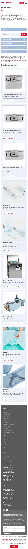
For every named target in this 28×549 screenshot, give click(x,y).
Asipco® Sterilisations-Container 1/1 (12, 94)
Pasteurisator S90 (7, 280)
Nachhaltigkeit (7, 414)
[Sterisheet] (14, 338)
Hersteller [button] (5, 47)
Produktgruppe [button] (7, 39)
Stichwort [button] (5, 29)
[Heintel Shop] (20, 3)
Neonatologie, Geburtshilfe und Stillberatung (13, 286)
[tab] (14, 29)
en (16, 3)
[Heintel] (7, 2)
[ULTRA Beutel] (14, 376)
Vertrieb (5, 420)
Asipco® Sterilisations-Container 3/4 (12, 168)
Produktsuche (7, 439)
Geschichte (6, 422)
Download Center (8, 430)
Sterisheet (5, 352)
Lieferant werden (8, 443)
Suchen (23, 34)
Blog (4, 447)
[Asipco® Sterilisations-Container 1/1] (14, 80)
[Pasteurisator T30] (14, 302)
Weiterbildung (7, 426)
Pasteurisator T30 (7, 316)
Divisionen (6, 416)
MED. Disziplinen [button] (7, 43)
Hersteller (6, 441)
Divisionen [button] (6, 51)
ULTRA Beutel (6, 390)
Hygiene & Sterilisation (8, 100)
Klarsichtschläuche (8, 243)
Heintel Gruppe (7, 412)
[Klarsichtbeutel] (14, 191)
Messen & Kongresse (9, 424)
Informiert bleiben (7, 533)
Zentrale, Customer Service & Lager (12, 456)
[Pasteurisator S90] (14, 266)
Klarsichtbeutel (6, 205)
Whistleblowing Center (9, 432)
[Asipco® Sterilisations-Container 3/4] (14, 154)
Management (7, 418)
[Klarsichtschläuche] (14, 229)
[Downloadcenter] (22, 3)
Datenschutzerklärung (7, 539)
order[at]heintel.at (8, 478)
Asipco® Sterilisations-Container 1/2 (12, 130)
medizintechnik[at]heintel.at (15, 60)
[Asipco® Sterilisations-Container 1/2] (14, 116)
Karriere (6, 428)
